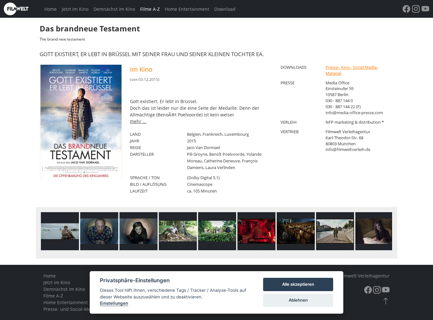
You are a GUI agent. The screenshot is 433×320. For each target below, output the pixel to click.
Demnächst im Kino (114, 9)
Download (225, 9)
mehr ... (138, 121)
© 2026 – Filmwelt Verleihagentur (354, 276)
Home (50, 9)
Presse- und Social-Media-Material (80, 309)
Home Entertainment (187, 9)
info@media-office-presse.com (354, 112)
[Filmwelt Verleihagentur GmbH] (23, 9)
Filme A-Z (150, 9)
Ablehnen (298, 300)
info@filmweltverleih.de (348, 149)
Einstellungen (114, 303)
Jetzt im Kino (75, 9)
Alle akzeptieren (298, 284)
